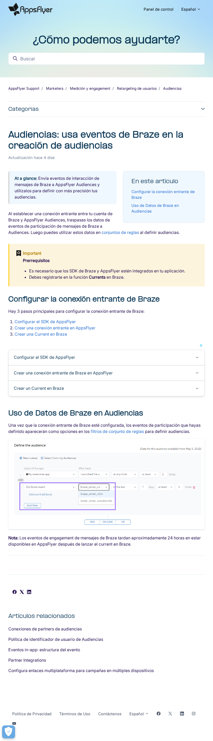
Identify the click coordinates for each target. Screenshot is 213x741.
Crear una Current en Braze (41, 334)
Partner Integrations (27, 660)
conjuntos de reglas (120, 232)
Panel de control (159, 9)
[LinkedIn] (29, 592)
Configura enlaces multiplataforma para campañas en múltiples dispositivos (81, 670)
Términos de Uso (74, 713)
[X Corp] (22, 592)
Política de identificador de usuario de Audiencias (55, 639)
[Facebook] (14, 592)
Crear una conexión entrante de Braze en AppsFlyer (63, 372)
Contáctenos (110, 713)
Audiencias (172, 88)
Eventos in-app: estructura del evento (44, 649)
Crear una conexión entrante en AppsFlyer (55, 327)
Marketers (54, 88)
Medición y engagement (90, 88)
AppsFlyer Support (23, 88)
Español (189, 9)
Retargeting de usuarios (137, 88)
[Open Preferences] (8, 731)
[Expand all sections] (201, 345)
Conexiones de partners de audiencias (45, 628)
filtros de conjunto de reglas (117, 431)
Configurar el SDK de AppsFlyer (45, 321)
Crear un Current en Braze (39, 388)
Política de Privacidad (31, 713)
